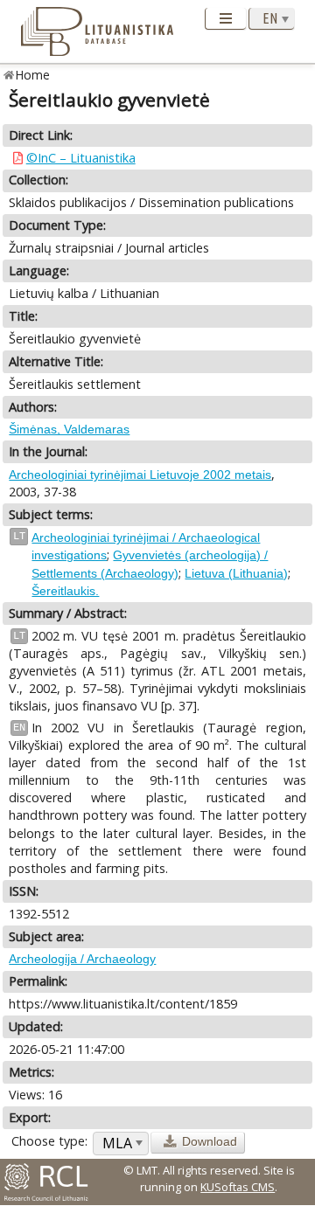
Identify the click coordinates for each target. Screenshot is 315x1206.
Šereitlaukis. (65, 591)
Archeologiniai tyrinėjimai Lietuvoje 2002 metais (140, 475)
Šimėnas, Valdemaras (69, 429)
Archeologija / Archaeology (82, 959)
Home (33, 74)
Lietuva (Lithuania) (236, 573)
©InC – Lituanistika (81, 157)
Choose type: (49, 1141)
